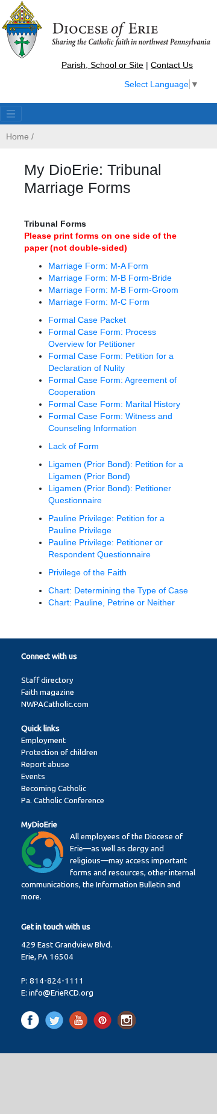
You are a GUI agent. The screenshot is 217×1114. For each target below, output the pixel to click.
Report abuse (45, 764)
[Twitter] (56, 1019)
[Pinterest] (104, 1019)
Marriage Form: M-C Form (98, 302)
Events (33, 776)
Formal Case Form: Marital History (114, 404)
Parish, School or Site (102, 65)
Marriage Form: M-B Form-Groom (113, 290)
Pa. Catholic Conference (62, 800)
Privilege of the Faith (87, 572)
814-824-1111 (57, 980)
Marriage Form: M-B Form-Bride (110, 278)
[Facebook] (32, 1019)
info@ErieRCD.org (61, 992)
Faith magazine (47, 692)
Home (17, 136)
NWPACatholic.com (55, 704)
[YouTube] (80, 1019)
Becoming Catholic (53, 788)
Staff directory (47, 680)
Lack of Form (73, 446)
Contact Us (172, 65)
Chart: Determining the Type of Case (118, 590)
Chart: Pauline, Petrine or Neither (111, 602)
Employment (43, 740)
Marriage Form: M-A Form (98, 266)
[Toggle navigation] (11, 113)
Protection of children (59, 752)
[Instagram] (127, 1019)
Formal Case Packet (87, 320)
